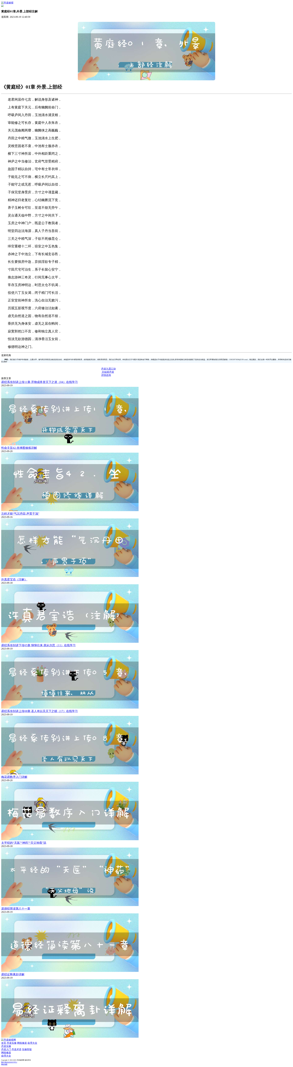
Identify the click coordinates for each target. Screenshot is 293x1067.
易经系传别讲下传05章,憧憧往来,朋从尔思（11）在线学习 (38, 645)
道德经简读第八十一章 (15, 908)
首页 (3, 1043)
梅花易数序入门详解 (14, 777)
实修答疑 (27, 1049)
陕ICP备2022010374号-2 (9, 1062)
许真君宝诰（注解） (14, 579)
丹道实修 (11, 1043)
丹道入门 (6, 1049)
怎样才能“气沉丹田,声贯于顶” (20, 513)
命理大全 (32, 1043)
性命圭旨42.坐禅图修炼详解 (19, 447)
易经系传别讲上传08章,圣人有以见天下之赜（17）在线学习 (39, 711)
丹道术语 (16, 1049)
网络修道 (22, 1043)
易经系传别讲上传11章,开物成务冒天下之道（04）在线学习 (39, 382)
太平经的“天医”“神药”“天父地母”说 (23, 842)
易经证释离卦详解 (12, 974)
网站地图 (4, 1064)
